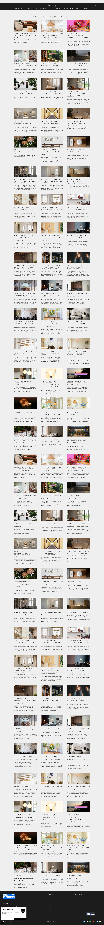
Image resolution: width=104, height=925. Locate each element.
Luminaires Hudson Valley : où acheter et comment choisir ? (52, 642)
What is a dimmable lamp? (51, 439)
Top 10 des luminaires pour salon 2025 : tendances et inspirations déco (78, 788)
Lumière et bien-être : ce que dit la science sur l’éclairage (51, 497)
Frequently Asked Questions (55, 898)
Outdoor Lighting (41, 8)
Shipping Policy (78, 902)
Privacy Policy (78, 898)
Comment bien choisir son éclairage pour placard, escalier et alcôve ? (78, 730)
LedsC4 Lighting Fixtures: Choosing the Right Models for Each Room (24, 295)
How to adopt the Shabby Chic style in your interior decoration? (25, 65)
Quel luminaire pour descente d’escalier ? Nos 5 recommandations (25, 642)
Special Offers (52, 912)
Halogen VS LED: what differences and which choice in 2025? (77, 267)
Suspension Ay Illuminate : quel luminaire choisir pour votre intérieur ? (52, 583)
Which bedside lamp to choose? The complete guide (50, 295)
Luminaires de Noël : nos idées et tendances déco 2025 (77, 642)
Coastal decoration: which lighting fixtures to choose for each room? (52, 35)
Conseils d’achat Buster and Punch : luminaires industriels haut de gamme (25, 758)
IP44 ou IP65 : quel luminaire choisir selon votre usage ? (77, 497)
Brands (66, 8)
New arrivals (19, 8)
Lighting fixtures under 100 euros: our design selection (51, 353)
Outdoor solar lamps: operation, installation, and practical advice (77, 383)
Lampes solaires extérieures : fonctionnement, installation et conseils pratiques (77, 818)
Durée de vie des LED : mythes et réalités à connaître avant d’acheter (25, 788)
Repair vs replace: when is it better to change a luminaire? (25, 383)
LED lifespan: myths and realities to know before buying (25, 353)
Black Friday (52, 910)
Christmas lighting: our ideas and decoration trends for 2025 (77, 209)
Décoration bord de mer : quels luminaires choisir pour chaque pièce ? (51, 469)
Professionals (85, 8)
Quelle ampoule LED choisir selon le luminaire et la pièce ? (78, 847)
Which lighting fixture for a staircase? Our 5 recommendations (23, 209)
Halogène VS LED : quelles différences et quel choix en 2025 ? (78, 700)
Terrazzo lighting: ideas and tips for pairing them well (25, 35)
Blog (77, 8)
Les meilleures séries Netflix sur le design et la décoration (25, 525)
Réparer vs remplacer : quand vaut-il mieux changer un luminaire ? (24, 816)
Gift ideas (51, 904)
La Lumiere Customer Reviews (55, 900)
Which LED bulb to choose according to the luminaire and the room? (78, 412)
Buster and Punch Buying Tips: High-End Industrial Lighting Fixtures (25, 323)
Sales (50, 908)
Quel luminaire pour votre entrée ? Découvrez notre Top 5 (52, 612)
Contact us (51, 896)
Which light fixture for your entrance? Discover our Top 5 (51, 181)
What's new (51, 906)
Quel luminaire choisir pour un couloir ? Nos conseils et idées (50, 553)
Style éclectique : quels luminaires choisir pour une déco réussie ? (77, 469)
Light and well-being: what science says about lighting (51, 65)
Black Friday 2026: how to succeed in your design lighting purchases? (51, 267)
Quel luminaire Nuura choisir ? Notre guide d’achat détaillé (23, 612)
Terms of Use (78, 906)
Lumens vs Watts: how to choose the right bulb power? (24, 412)
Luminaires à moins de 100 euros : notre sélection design (51, 788)
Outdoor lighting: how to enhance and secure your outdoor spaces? (25, 440)
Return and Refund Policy (80, 900)
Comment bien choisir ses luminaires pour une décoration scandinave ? (77, 525)
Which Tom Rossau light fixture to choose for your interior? (77, 237)
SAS (56, 921)
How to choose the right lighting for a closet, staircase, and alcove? (77, 295)
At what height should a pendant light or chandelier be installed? (51, 412)
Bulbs (71, 8)
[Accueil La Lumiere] (52, 5)
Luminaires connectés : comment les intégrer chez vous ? (77, 877)
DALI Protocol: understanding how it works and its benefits (24, 123)
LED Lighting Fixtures (55, 8)
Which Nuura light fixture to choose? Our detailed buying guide (25, 181)
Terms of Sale (78, 904)
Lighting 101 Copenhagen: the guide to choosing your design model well (77, 323)
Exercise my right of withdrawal (81, 908)
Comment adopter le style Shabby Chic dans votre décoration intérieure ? (25, 497)
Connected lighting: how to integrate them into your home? (77, 440)
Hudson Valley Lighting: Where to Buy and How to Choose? (51, 209)
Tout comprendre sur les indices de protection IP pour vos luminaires (25, 670)
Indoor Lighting (29, 8)
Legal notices (78, 896)
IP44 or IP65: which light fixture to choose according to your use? (77, 65)
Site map (51, 902)
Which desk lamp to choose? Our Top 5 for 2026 (76, 151)
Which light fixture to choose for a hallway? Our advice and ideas (50, 123)
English (17, 921)
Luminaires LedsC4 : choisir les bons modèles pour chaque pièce (25, 730)
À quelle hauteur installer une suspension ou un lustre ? (51, 847)
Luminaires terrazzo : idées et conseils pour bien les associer (23, 469)
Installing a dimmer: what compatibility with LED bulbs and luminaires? (25, 267)
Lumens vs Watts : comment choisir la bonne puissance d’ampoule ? (25, 847)
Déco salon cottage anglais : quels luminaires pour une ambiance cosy (52, 758)
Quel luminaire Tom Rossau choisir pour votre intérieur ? (78, 670)
